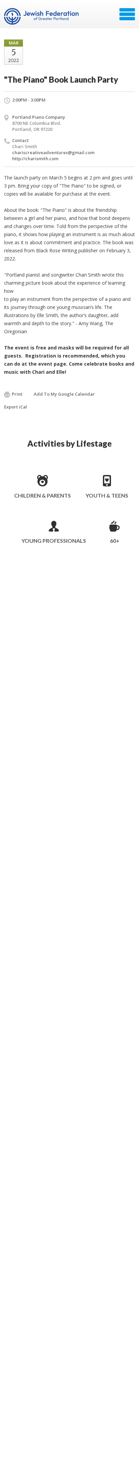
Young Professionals (54, 540)
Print (17, 394)
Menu (127, 14)
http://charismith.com (35, 159)
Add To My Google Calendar (64, 394)
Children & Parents (42, 495)
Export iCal (15, 407)
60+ (114, 540)
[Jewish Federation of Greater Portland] (42, 16)
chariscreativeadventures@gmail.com (53, 152)
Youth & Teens (107, 495)
